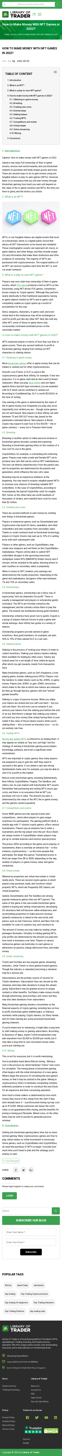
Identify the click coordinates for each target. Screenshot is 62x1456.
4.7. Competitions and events (23, 122)
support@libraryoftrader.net (18, 1362)
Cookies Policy (8, 1421)
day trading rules (37, 1311)
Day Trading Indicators (44, 1302)
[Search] (56, 1210)
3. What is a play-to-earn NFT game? (24, 90)
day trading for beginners (16, 1302)
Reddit (26, 1443)
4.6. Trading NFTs (18, 118)
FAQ (33, 1394)
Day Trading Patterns (14, 1311)
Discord (26, 1439)
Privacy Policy (8, 1417)
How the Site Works (40, 1401)
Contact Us (36, 1390)
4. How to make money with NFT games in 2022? (29, 96)
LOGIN (9, 1195)
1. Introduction (14, 80)
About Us (35, 1386)
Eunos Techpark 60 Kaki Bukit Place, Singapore (26, 1368)
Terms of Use (8, 1429)
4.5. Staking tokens (18, 114)
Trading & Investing (10, 1390)
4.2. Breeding (16, 103)
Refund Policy (8, 1425)
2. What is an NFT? (15, 85)
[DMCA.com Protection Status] (51, 1430)
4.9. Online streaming (20, 129)
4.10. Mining (15, 133)
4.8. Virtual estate (18, 125)
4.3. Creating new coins (20, 107)
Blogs (13, 35)
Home (6, 35)
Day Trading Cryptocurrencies (34, 1294)
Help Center (36, 1398)
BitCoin (8, 1285)
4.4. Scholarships (18, 111)
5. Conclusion (13, 138)
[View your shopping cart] (34, 14)
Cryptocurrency (9, 1386)
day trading (10, 1294)
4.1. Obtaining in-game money (24, 99)
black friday (22, 1285)
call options (39, 1285)
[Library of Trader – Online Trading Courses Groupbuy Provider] (16, 14)
